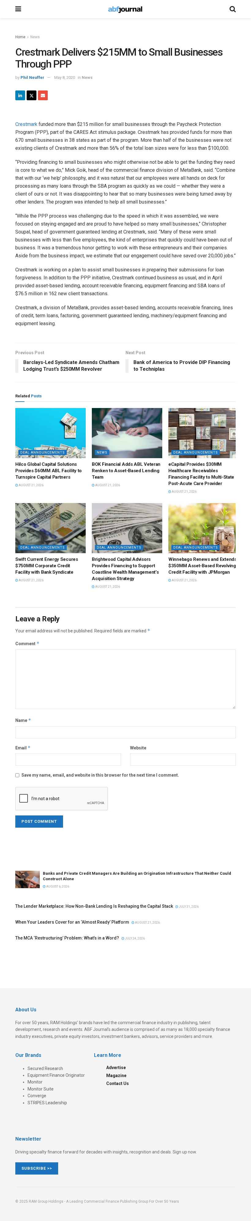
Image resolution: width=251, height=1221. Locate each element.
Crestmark (26, 124)
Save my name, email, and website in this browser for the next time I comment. (100, 775)
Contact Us (117, 1083)
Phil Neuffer (32, 77)
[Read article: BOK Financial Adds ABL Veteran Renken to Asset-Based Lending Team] (127, 433)
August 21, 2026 (30, 485)
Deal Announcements (42, 452)
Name (23, 720)
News (35, 37)
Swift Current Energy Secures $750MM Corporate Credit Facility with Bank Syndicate (46, 566)
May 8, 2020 (64, 77)
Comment (27, 643)
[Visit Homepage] (125, 9)
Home (20, 37)
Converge (37, 1095)
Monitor (35, 1081)
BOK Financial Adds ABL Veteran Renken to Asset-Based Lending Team (126, 471)
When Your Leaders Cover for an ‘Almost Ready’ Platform (72, 922)
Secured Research (45, 1068)
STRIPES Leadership (47, 1102)
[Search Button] (233, 9)
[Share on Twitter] (31, 95)
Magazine (116, 1075)
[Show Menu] (18, 9)
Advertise (116, 1067)
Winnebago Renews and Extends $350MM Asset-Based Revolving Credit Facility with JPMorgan (202, 566)
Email (23, 748)
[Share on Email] (43, 95)
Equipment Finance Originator (56, 1075)
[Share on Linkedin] (20, 95)
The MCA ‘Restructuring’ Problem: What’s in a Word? (67, 938)
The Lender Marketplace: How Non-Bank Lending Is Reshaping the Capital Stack (94, 906)
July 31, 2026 (188, 906)
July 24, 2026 (134, 938)
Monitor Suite (41, 1089)
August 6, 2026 (57, 886)
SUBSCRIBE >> (36, 1168)
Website (138, 747)
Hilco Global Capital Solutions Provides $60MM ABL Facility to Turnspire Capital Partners (48, 471)
